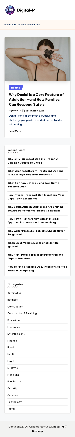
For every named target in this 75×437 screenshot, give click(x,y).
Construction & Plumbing (22, 313)
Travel (11, 408)
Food (10, 347)
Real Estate (14, 381)
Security (12, 388)
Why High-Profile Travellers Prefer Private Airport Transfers (35, 256)
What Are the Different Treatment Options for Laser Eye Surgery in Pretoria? (35, 172)
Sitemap (37, 431)
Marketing (13, 374)
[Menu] (69, 10)
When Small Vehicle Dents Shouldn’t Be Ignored (33, 244)
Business (12, 299)
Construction (15, 306)
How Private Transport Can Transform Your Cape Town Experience (35, 196)
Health (15, 87)
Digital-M (57, 426)
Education (13, 320)
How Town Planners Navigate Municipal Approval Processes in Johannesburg (33, 220)
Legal (10, 361)
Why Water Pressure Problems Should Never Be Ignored (36, 232)
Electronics (14, 327)
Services (12, 395)
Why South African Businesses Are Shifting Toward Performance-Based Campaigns (35, 208)
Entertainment (16, 333)
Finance (12, 340)
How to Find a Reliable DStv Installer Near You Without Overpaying (37, 268)
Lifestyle (12, 367)
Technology (14, 401)
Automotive (14, 293)
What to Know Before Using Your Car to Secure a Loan (33, 184)
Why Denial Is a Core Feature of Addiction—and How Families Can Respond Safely (36, 99)
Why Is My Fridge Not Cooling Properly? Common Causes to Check (32, 160)
